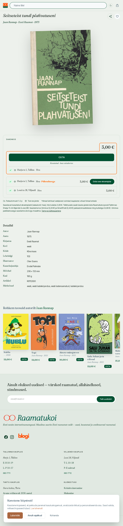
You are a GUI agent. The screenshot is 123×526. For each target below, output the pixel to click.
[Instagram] (12, 437)
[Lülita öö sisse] (111, 5)
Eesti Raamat (25, 22)
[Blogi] (25, 437)
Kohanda (54, 515)
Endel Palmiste (33, 266)
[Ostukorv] (117, 5)
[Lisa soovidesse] (117, 16)
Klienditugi (70, 482)
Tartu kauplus (11, 482)
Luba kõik (15, 515)
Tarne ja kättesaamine (51, 211)
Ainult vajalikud (35, 515)
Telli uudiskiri (106, 399)
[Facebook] (6, 437)
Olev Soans (32, 261)
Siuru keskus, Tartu (11, 488)
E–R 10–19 (8, 463)
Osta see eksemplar (102, 181)
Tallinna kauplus (13, 452)
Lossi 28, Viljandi (71, 458)
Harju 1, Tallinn (10, 458)
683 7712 (68, 473)
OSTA (61, 157)
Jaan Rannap (10, 22)
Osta (24, 359)
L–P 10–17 (8, 468)
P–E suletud (69, 468)
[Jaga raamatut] (110, 16)
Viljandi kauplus (73, 452)
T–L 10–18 (69, 463)
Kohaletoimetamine (73, 488)
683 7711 (6, 473)
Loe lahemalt (37, 508)
